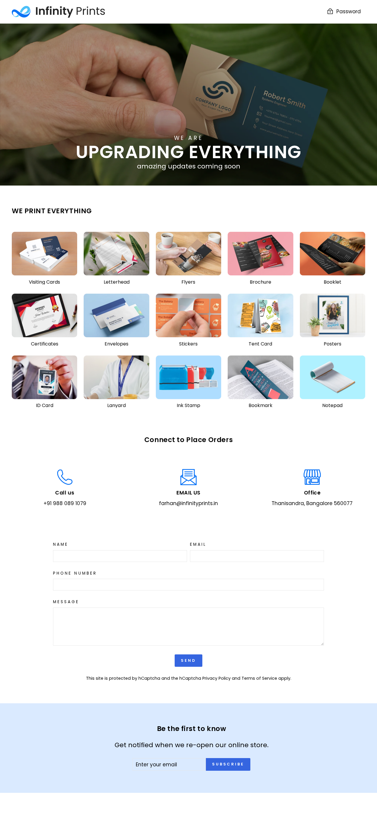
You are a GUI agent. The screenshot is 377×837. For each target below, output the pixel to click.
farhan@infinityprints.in (188, 503)
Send (188, 660)
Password (348, 11)
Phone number (75, 573)
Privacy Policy (216, 678)
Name (60, 544)
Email (198, 544)
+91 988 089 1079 (65, 503)
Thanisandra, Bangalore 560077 (312, 503)
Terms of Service (259, 678)
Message (66, 602)
